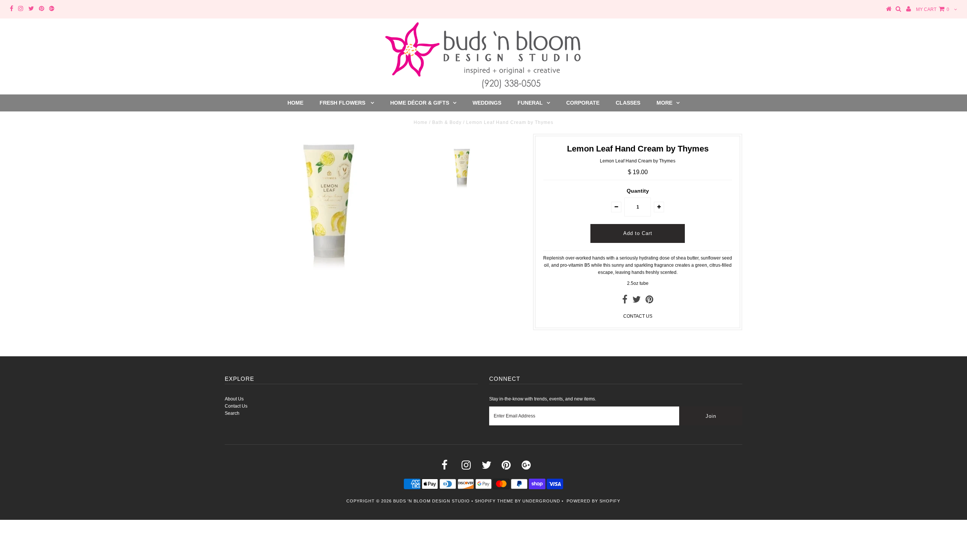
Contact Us (236, 406)
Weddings (487, 103)
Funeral (530, 103)
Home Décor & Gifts (419, 103)
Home (295, 103)
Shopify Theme (494, 501)
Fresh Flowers (343, 103)
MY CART (932, 9)
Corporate (582, 103)
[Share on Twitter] (636, 301)
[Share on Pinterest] (649, 301)
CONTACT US (637, 316)
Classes (628, 103)
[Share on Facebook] (624, 301)
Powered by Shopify (593, 501)
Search (232, 413)
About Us (234, 399)
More (664, 103)
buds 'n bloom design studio (431, 501)
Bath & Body (447, 122)
